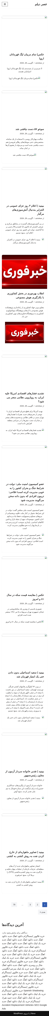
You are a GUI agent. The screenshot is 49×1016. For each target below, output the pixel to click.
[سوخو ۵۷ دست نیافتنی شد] (24, 108)
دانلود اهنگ (18, 947)
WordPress (18, 1013)
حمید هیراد (7, 997)
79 (14, 905)
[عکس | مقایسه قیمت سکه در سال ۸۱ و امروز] (24, 573)
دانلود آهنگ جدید (15, 950)
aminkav (38, 63)
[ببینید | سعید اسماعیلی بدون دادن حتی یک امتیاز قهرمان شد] (24, 651)
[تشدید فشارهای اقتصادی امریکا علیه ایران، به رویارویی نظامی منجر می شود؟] (24, 372)
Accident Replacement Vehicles (18, 1005)
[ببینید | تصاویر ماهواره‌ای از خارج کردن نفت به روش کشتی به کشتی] (24, 831)
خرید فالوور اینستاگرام (33, 936)
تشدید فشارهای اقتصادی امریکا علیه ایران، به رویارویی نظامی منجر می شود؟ (24, 397)
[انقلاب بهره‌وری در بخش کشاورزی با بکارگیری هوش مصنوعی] (24, 272)
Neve (33, 1013)
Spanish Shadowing (33, 990)
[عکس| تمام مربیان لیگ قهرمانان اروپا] (24, 33)
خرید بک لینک (40, 943)
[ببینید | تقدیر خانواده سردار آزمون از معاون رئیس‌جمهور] (24, 750)
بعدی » (42, 912)
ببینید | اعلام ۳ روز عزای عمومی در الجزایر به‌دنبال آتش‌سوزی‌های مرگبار (25, 209)
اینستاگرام (35, 1001)
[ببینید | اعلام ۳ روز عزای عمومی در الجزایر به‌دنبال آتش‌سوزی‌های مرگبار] (24, 184)
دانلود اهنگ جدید (15, 936)
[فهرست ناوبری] (5, 4)
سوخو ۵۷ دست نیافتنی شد (30, 129)
